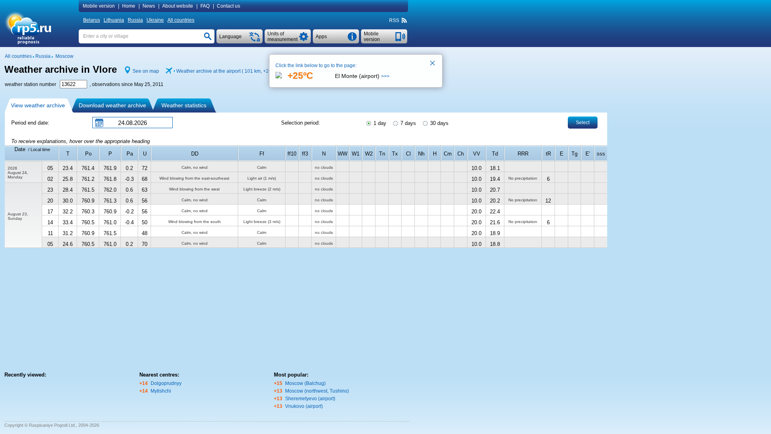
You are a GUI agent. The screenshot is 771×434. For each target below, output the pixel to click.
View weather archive (38, 105)
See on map (146, 71)
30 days (438, 123)
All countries (180, 20)
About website (177, 6)
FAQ (205, 6)
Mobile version (99, 6)
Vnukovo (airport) (304, 406)
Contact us (228, 6)
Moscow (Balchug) (305, 383)
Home (128, 6)
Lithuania (114, 20)
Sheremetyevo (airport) (310, 398)
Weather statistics (183, 105)
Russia (135, 20)
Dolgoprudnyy (166, 383)
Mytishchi (161, 391)
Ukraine (155, 20)
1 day (379, 123)
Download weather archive (112, 105)
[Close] (433, 64)
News (149, 6)
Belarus (91, 20)
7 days (407, 123)
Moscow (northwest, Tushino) (317, 391)
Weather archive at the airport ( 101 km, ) (228, 71)
